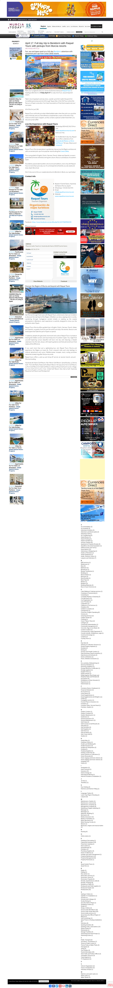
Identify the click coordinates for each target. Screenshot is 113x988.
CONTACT (14, 19)
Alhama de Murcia (56, 26)
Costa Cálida (64, 151)
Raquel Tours (66, 91)
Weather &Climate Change (21, 32)
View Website (38, 281)
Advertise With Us (100, 980)
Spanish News (71, 32)
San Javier (87, 26)
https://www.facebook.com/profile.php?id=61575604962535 (51, 222)
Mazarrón (81, 26)
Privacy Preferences (43, 981)
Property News (59, 32)
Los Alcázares (74, 26)
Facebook (64, 281)
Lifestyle (49, 32)
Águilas (49, 26)
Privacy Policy (84, 980)
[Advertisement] (92, 469)
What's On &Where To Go (31, 32)
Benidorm (57, 51)
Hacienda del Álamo (61, 141)
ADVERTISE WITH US (22, 19)
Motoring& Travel (41, 32)
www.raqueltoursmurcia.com (64, 130)
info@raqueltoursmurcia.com (64, 192)
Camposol (58, 145)
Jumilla (64, 26)
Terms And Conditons (76, 980)
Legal (89, 980)
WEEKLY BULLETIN (32, 19)
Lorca (68, 26)
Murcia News (12, 32)
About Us (94, 980)
